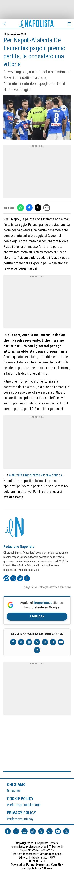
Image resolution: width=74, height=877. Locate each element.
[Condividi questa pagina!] (4, 23)
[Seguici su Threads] (45, 642)
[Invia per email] (46, 207)
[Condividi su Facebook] (29, 207)
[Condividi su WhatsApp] (20, 207)
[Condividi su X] (38, 207)
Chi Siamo (16, 784)
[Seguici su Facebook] (13, 642)
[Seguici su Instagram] (29, 642)
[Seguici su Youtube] (61, 642)
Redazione (14, 791)
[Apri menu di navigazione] (69, 24)
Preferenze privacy (20, 819)
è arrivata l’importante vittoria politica (35, 475)
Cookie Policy (20, 798)
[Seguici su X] (21, 642)
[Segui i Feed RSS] (37, 650)
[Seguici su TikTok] (53, 642)
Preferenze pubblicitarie (24, 805)
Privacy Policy (21, 812)
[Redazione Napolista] (14, 527)
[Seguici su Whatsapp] (37, 642)
